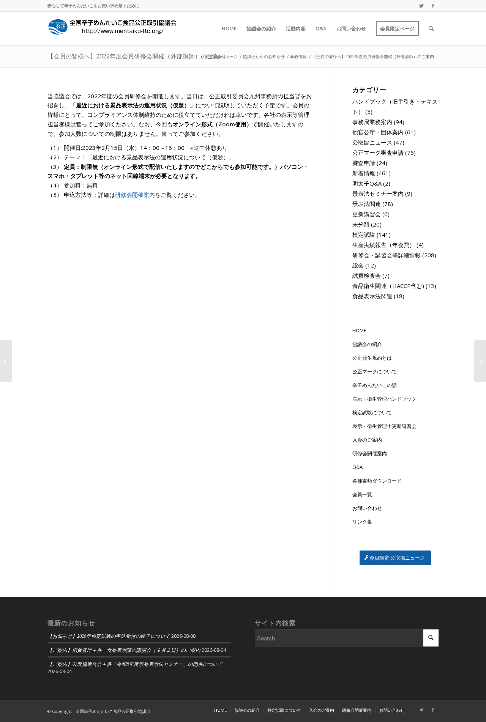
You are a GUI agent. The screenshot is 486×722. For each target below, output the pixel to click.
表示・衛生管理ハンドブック (384, 398)
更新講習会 (366, 214)
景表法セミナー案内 (378, 193)
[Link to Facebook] (433, 5)
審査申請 (363, 163)
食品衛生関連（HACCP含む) (388, 285)
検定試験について (372, 412)
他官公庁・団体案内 (378, 132)
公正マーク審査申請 (378, 152)
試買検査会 (366, 275)
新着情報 (363, 173)
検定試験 (363, 234)
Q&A (357, 467)
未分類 (360, 224)
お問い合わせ (367, 508)
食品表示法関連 (372, 296)
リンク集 (362, 521)
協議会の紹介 (367, 344)
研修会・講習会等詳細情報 (386, 255)
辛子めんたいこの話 (374, 385)
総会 (358, 265)
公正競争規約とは (372, 357)
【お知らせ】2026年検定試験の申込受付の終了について (108, 635)
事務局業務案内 (372, 122)
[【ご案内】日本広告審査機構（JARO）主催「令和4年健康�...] (6, 361)
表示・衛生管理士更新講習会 (384, 426)
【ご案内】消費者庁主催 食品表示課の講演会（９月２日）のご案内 (123, 649)
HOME (359, 330)
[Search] (431, 28)
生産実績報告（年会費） (383, 245)
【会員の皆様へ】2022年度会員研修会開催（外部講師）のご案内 (136, 56)
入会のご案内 (367, 439)
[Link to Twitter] (421, 5)
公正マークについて (374, 371)
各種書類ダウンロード (377, 480)
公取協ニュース (372, 142)
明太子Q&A (367, 183)
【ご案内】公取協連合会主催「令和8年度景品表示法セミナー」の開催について (134, 664)
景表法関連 (366, 204)
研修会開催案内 (135, 194)
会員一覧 (362, 494)
